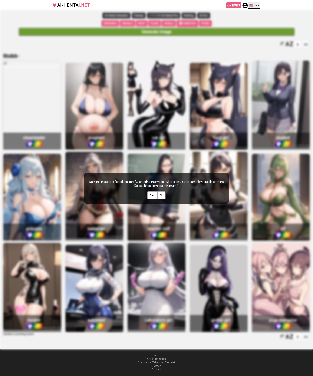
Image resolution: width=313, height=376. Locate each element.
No (161, 195)
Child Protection (156, 358)
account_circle (245, 5)
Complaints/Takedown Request (156, 362)
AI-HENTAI (73, 5)
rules (156, 355)
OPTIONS (233, 5)
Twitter (156, 366)
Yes (152, 195)
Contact (156, 369)
